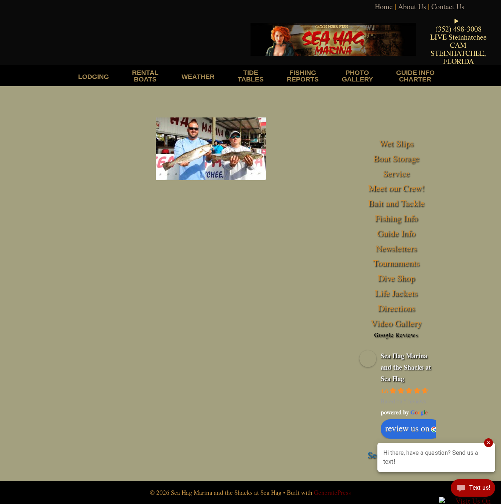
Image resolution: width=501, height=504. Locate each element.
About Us (412, 6)
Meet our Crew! (396, 188)
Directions (396, 308)
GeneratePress (332, 492)
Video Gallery (396, 323)
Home (384, 6)
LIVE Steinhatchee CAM (458, 41)
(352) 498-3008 (458, 29)
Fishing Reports (303, 76)
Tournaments (396, 263)
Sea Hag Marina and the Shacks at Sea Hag (406, 367)
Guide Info (396, 233)
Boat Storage (396, 158)
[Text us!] (473, 489)
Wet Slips (396, 143)
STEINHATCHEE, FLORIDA (458, 57)
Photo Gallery (357, 76)
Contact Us (447, 6)
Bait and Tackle (396, 203)
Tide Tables (251, 76)
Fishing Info (396, 218)
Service (396, 173)
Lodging (93, 76)
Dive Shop (396, 278)
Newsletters (396, 248)
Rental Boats (145, 76)
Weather (198, 76)
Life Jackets (396, 293)
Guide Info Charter (415, 76)
